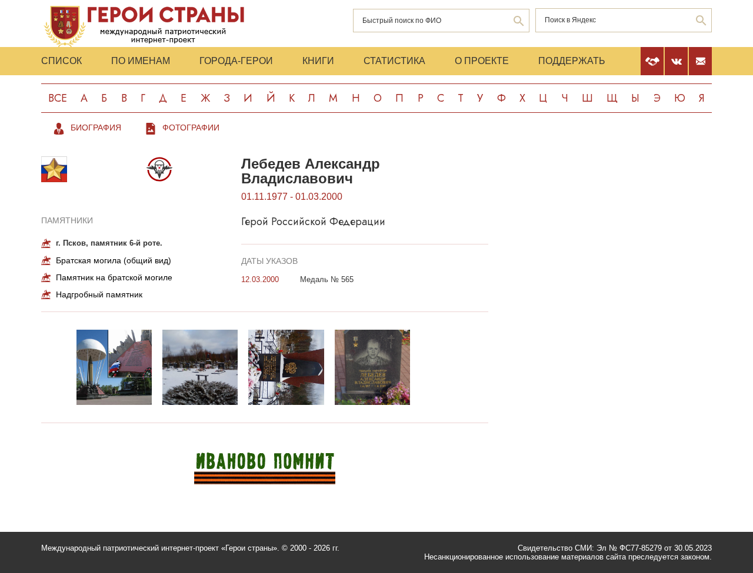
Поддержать (571, 61)
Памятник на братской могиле (114, 277)
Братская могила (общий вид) (113, 260)
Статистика (394, 61)
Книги (318, 61)
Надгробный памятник (99, 294)
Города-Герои (236, 61)
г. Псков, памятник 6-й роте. (109, 243)
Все (57, 98)
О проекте (482, 61)
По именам (140, 61)
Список (61, 61)
